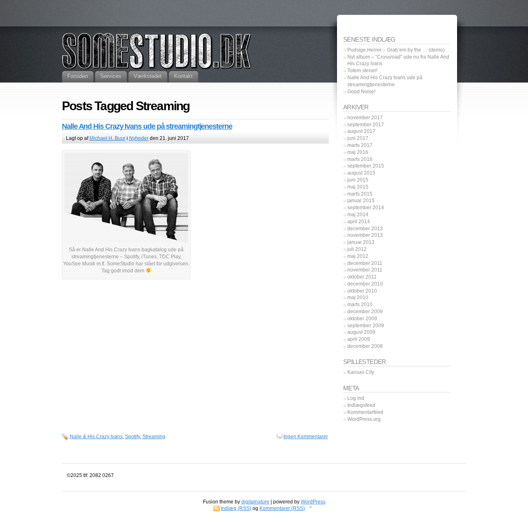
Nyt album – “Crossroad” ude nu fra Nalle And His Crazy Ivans (398, 60)
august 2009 (361, 332)
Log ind (355, 398)
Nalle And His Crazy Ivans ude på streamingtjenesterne (147, 126)
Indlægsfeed (361, 405)
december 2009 (365, 311)
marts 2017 (359, 145)
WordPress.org (364, 419)
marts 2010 (359, 304)
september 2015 (365, 166)
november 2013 (365, 235)
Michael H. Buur (107, 138)
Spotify (132, 436)
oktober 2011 (362, 277)
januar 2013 (361, 242)
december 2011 (364, 263)
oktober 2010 (362, 291)
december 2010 (365, 284)
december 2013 (365, 228)
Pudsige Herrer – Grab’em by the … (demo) (396, 50)
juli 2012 (357, 249)
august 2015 (361, 173)
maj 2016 (357, 152)
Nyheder (138, 138)
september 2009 (365, 325)
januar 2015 (361, 200)
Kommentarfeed (365, 412)
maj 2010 (357, 297)
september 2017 (365, 125)
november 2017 (365, 117)
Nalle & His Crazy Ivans (96, 436)
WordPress (313, 502)
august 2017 (361, 131)
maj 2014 (357, 214)
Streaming (153, 436)
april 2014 (358, 221)
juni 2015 (357, 180)
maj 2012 (357, 256)
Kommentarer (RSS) (282, 508)
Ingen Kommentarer (305, 436)
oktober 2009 (362, 318)
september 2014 (365, 207)
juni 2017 (357, 138)
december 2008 (365, 346)
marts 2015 (359, 194)
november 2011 (364, 270)
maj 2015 (357, 187)
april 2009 (358, 339)
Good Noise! (361, 91)
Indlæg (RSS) (236, 508)
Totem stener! (362, 70)
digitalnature (255, 502)
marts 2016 (359, 159)
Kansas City (360, 372)
